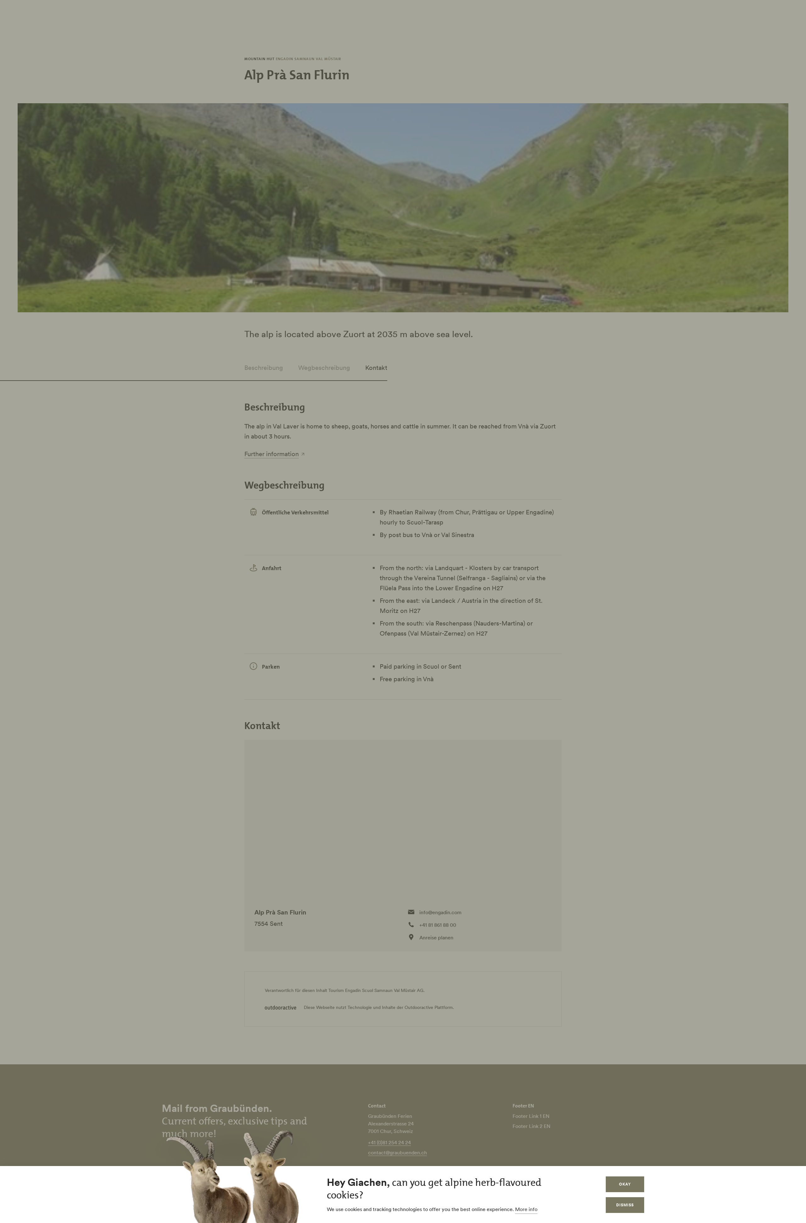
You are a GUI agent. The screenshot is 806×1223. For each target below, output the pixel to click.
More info (526, 1209)
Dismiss (625, 1205)
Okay (625, 1184)
